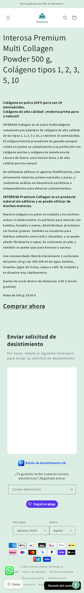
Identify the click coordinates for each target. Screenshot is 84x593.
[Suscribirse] (71, 489)
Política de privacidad (61, 571)
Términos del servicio (33, 578)
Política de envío (57, 578)
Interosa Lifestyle (38, 566)
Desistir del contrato (62, 585)
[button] (8, 17)
